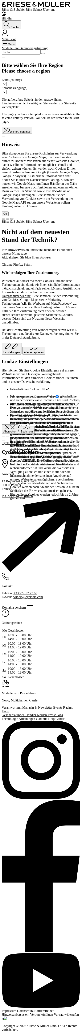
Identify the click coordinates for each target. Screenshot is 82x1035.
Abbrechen (9, 431)
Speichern (27, 431)
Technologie (10, 719)
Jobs (60, 715)
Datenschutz (25, 1011)
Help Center (56, 719)
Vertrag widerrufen (66, 1014)
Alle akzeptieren (34, 352)
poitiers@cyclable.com (28, 597)
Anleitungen (27, 719)
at (3, 1019)
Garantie (42, 719)
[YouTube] (41, 981)
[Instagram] (41, 760)
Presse (52, 715)
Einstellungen (11, 352)
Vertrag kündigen (42, 1014)
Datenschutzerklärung (16, 296)
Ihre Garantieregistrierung (30, 48)
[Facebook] (41, 876)
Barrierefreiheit (44, 1011)
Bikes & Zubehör (14, 9)
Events (58, 707)
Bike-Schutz (34, 9)
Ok (5, 213)
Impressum (9, 1011)
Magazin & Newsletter (37, 707)
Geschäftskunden (13, 715)
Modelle (7, 48)
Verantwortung (12, 707)
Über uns (49, 9)
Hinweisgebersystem (16, 1014)
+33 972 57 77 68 (25, 593)
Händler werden (36, 715)
